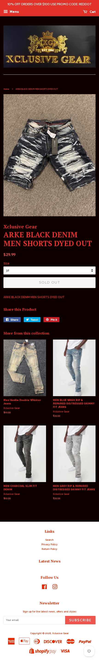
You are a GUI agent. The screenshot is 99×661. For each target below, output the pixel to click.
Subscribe (80, 620)
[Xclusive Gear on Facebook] (44, 588)
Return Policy (49, 549)
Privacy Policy (49, 544)
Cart (92, 12)
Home (6, 89)
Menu (14, 12)
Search (49, 539)
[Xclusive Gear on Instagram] (54, 588)
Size (6, 263)
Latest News (50, 561)
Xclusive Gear (60, 633)
